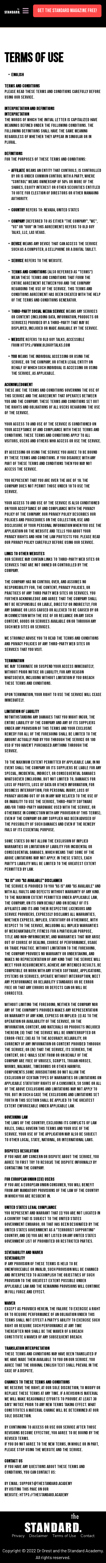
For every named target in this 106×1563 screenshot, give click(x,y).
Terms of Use (64, 1535)
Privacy (18, 1535)
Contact (87, 1535)
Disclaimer (38, 1535)
